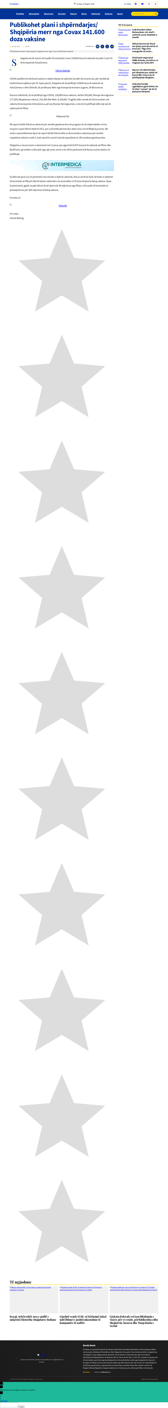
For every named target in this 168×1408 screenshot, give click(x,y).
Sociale (61, 14)
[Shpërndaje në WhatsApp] (107, 46)
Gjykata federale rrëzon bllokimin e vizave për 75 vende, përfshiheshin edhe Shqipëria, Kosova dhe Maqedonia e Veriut (134, 1321)
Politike (20, 14)
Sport (120, 14)
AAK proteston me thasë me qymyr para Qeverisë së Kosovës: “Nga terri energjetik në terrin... (145, 48)
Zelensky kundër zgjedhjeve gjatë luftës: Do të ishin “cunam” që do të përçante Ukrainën (145, 88)
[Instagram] (149, 4)
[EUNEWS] (41, 1355)
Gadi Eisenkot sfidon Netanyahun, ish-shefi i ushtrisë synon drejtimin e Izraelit (144, 34)
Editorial (95, 14)
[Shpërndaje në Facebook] (98, 46)
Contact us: (102, 1372)
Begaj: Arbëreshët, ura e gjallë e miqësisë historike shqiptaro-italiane (33, 1318)
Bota (84, 14)
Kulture (108, 14)
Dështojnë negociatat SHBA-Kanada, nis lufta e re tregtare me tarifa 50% (145, 60)
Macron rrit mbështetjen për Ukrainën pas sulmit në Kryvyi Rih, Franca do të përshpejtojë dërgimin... (144, 74)
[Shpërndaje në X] (102, 46)
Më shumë (87, 1372)
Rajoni (73, 14)
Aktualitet (34, 14)
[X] (155, 4)
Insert (21, 1407)
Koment (4, 1401)
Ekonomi (48, 14)
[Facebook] (135, 4)
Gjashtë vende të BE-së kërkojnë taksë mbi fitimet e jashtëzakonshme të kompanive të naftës (83, 1320)
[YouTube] (142, 4)
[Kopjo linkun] (112, 46)
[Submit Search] (156, 14)
